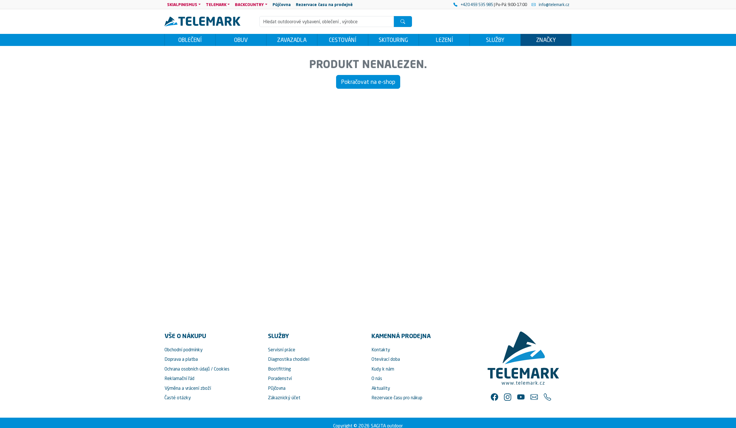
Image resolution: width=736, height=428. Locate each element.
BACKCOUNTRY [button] (249, 4)
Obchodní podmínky (183, 349)
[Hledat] (403, 21)
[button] (494, 397)
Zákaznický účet (284, 397)
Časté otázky (177, 397)
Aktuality (380, 388)
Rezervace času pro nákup (396, 397)
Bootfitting (279, 369)
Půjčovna (276, 388)
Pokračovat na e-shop (368, 81)
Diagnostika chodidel (288, 359)
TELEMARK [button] (216, 4)
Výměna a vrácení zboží (187, 388)
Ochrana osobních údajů (187, 369)
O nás (376, 378)
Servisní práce (281, 349)
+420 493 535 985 (477, 4)
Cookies (221, 369)
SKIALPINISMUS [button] (182, 4)
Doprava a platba (181, 359)
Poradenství (280, 378)
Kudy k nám (382, 369)
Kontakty (380, 349)
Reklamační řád (179, 378)
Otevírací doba (385, 359)
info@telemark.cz (553, 4)
